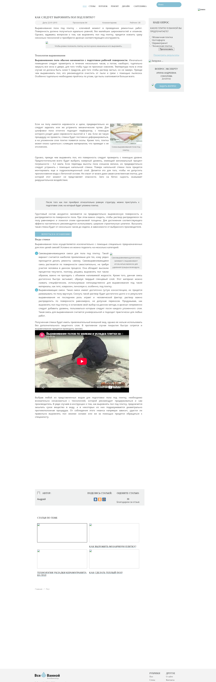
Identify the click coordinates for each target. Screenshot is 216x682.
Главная (38, 589)
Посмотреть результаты (166, 55)
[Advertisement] (56, 99)
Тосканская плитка (162, 45)
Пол (47, 589)
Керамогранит (160, 43)
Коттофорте (158, 40)
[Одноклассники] (100, 499)
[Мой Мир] (104, 499)
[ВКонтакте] (95, 499)
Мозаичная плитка (162, 37)
